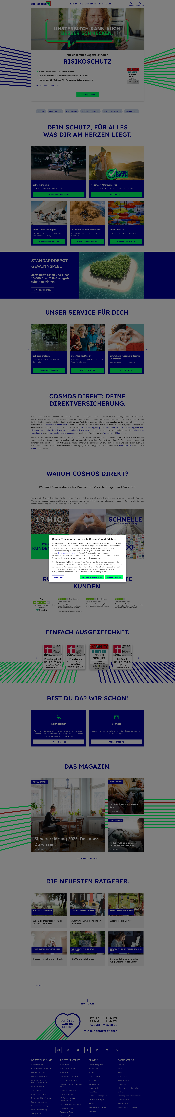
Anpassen (58, 577)
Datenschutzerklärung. (66, 553)
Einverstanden (114, 577)
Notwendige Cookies (92, 577)
